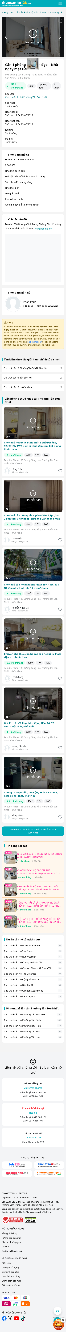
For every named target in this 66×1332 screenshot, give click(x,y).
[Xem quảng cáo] (58, 1324)
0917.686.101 (39, 1117)
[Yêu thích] (60, 471)
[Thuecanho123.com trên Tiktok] (23, 1318)
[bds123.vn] (17, 1165)
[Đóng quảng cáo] (63, 1320)
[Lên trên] (58, 1311)
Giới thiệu (6, 1263)
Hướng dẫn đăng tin (11, 1238)
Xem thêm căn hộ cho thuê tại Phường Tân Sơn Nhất (33, 831)
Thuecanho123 (36, 1142)
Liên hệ (5, 1246)
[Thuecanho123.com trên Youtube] (16, 1318)
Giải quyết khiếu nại (11, 1285)
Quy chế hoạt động (11, 1276)
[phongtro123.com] (49, 1165)
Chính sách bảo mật (11, 1280)
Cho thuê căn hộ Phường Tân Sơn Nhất (26, 97)
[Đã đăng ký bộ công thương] (12, 1220)
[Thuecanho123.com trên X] (10, 1318)
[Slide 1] (33, 63)
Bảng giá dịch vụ (9, 1233)
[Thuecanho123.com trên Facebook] (4, 1318)
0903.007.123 (39, 1092)
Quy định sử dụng (10, 1267)
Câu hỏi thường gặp (11, 1242)
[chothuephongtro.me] (49, 1173)
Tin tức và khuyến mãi (12, 1251)
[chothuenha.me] (17, 1173)
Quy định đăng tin (10, 1272)
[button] (60, 3)
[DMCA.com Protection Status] (30, 1220)
